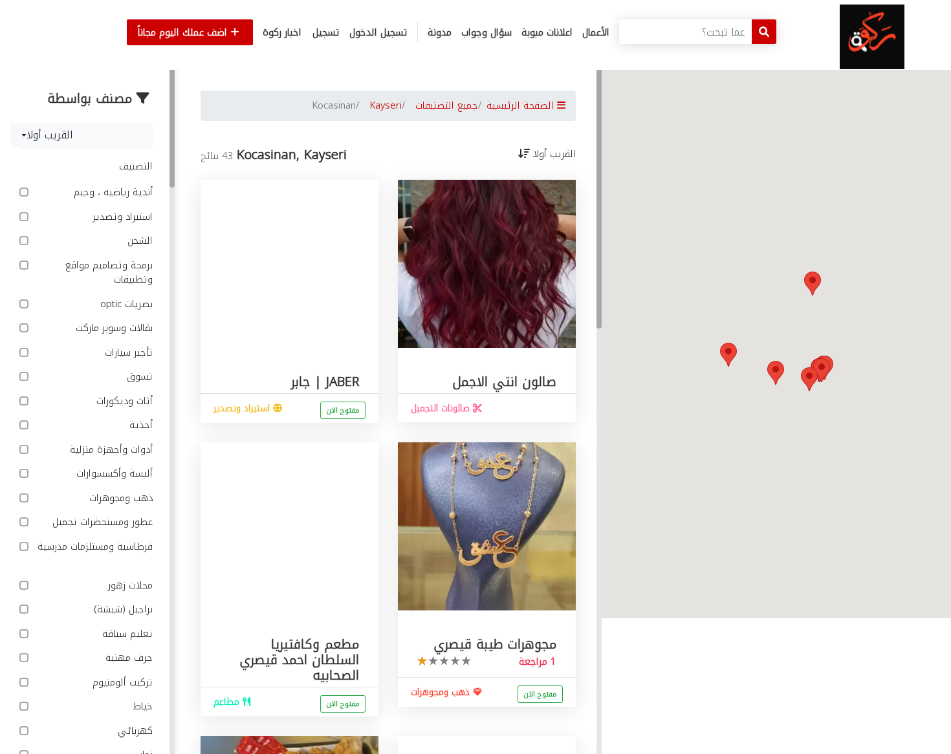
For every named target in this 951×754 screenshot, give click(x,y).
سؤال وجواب (486, 32)
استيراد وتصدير (121, 217)
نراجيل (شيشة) (122, 609)
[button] (812, 284)
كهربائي (134, 731)
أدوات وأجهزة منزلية (110, 449)
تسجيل (326, 32)
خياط (141, 706)
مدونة (440, 32)
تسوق (138, 376)
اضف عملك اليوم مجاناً (184, 32)
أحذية (139, 425)
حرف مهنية (127, 658)
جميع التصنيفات (446, 105)
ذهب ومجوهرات (119, 498)
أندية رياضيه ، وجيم (112, 192)
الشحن (138, 240)
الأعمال (595, 32)
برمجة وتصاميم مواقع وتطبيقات (109, 272)
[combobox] (81, 135)
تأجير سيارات (127, 352)
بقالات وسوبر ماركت (112, 328)
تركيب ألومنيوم (121, 682)
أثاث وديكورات (123, 401)
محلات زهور (129, 585)
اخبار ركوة (282, 32)
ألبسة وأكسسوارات (113, 473)
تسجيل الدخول (378, 32)
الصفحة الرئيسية (521, 105)
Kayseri (385, 105)
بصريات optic (125, 304)
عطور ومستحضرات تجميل (101, 522)
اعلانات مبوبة (547, 32)
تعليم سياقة (126, 634)
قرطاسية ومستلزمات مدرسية (95, 547)
